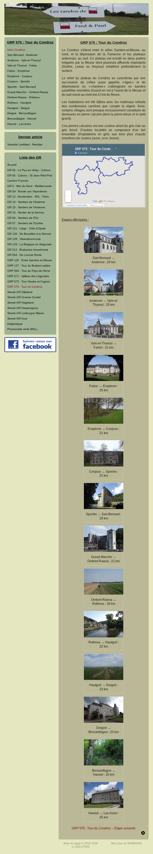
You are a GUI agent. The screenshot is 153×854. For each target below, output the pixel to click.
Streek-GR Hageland (20, 302)
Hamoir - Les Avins (19, 124)
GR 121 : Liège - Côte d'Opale (26, 228)
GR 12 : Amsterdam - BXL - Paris (28, 196)
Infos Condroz (16, 49)
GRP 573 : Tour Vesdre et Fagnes (28, 281)
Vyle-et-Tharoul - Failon (22, 65)
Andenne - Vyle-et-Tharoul (24, 60)
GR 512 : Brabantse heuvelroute (27, 249)
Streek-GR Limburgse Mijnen (25, 313)
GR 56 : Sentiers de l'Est (22, 217)
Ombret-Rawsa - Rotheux (23, 97)
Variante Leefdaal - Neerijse (24, 144)
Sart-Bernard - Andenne (22, 54)
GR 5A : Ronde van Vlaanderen (27, 191)
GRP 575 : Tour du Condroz (24, 286)
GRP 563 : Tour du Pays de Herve (28, 270)
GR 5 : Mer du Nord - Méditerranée (29, 186)
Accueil (11, 164)
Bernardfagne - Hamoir (21, 118)
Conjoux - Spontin (18, 81)
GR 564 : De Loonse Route (24, 254)
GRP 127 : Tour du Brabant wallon (28, 265)
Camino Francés (17, 180)
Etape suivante (124, 828)
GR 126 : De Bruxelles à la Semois (29, 233)
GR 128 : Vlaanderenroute (24, 239)
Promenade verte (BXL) (22, 329)
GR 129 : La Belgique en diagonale (29, 244)
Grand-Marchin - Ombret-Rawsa (27, 92)
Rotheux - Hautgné (19, 102)
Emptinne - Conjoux (19, 76)
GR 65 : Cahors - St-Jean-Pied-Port (29, 175)
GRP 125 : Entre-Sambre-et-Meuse (29, 260)
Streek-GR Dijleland (19, 292)
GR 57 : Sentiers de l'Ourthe (25, 223)
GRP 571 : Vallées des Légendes (28, 276)
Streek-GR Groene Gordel (23, 297)
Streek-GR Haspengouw (22, 308)
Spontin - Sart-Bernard (21, 86)
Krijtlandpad (14, 323)
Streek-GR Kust (17, 318)
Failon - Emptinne (18, 70)
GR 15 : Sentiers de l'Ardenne (26, 207)
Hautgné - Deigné (18, 108)
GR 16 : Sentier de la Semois (25, 212)
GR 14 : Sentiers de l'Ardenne (26, 202)
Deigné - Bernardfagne (21, 113)
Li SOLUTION (80, 846)
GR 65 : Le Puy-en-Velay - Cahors (28, 170)
